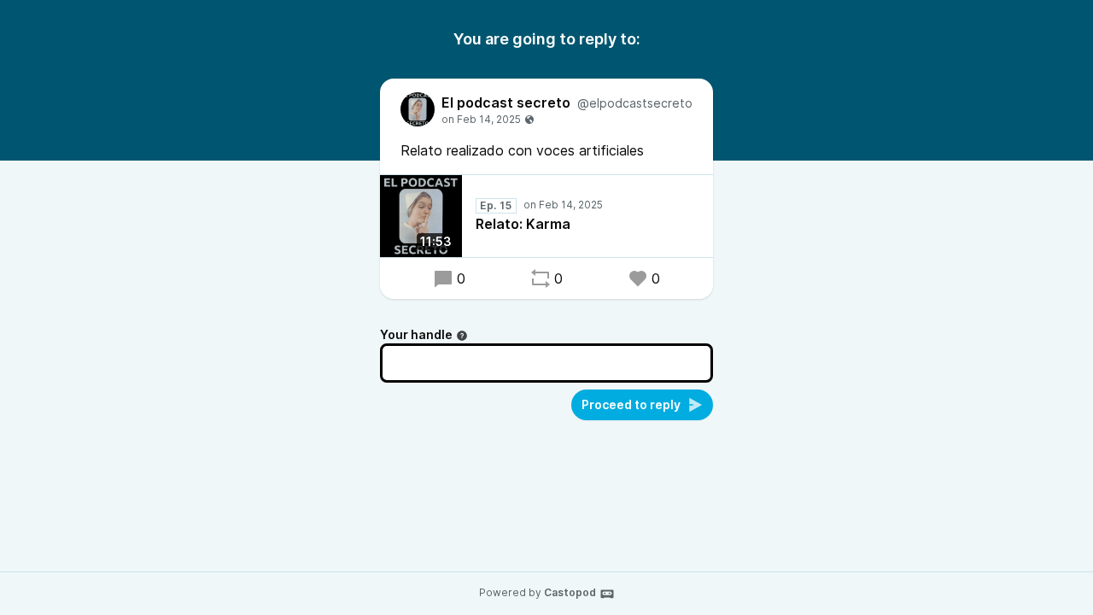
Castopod (570, 592)
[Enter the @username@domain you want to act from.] (462, 336)
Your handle (416, 334)
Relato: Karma (523, 223)
